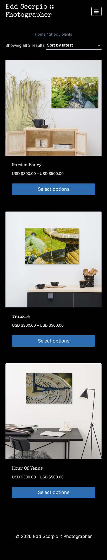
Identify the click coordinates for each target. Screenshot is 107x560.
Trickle (21, 317)
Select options (53, 189)
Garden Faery (27, 165)
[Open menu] (96, 11)
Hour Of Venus (27, 468)
